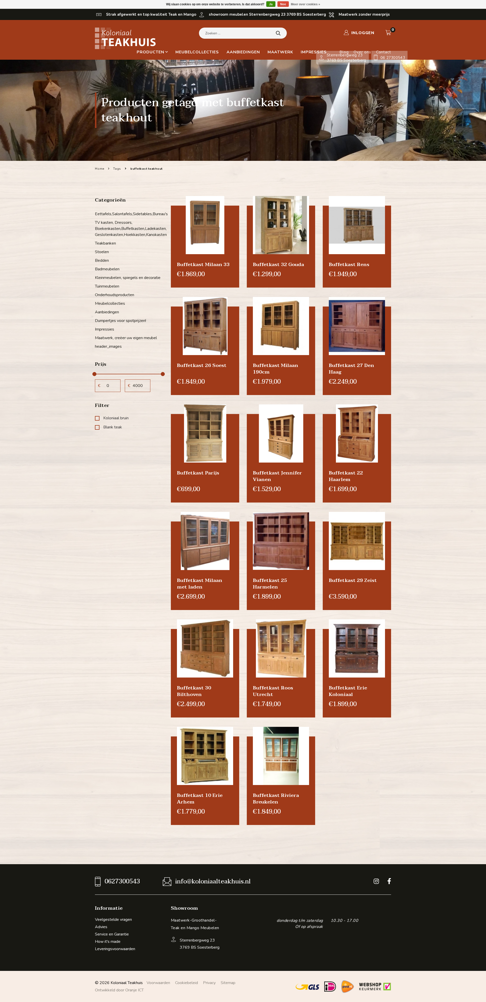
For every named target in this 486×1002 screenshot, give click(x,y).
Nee (283, 4)
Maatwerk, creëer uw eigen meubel (126, 338)
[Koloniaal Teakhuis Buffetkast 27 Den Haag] (357, 326)
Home (99, 169)
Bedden (102, 260)
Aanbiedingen (243, 52)
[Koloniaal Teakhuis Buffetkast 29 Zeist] (357, 540)
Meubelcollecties (197, 52)
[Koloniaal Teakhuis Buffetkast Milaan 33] (205, 225)
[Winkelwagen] (388, 32)
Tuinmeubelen (107, 286)
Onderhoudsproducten (114, 295)
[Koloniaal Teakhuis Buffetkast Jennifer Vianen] (281, 433)
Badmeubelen (107, 269)
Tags (117, 169)
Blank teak (112, 427)
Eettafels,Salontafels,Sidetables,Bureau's (129, 214)
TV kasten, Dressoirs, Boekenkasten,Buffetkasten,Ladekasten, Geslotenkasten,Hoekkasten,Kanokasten (129, 228)
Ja (271, 4)
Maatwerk (280, 52)
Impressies (314, 52)
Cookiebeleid (186, 983)
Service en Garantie (112, 934)
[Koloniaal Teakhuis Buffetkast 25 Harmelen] (281, 540)
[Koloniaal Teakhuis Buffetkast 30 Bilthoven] (205, 648)
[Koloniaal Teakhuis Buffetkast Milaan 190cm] (281, 326)
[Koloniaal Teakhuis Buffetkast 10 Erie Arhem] (205, 755)
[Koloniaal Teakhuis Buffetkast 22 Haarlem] (357, 433)
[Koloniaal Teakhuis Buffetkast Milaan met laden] (205, 540)
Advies (101, 927)
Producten (150, 52)
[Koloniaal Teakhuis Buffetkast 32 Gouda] (281, 225)
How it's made (107, 941)
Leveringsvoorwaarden (115, 949)
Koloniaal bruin (116, 418)
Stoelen (102, 252)
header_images (108, 346)
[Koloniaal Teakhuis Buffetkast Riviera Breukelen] (281, 755)
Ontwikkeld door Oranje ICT (119, 990)
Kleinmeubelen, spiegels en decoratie (127, 277)
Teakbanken (105, 243)
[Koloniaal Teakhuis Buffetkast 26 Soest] (205, 326)
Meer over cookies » (305, 4)
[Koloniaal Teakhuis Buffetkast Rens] (357, 225)
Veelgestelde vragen (113, 919)
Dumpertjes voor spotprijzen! (120, 320)
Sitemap (228, 983)
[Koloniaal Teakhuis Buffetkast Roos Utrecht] (281, 648)
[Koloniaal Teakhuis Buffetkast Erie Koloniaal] (357, 648)
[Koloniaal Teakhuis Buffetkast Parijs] (205, 433)
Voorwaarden (158, 983)
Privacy (209, 983)
